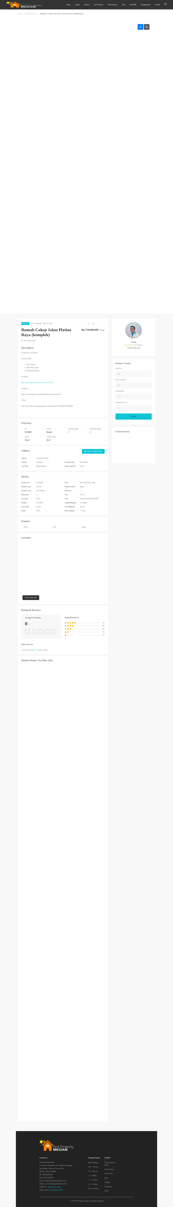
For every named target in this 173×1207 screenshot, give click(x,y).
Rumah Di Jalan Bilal (29, 724)
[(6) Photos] (95, 944)
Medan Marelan (41, 466)
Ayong (133, 342)
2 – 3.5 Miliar (93, 1180)
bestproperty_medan (54, 1187)
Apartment (108, 1187)
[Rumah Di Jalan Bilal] (63, 693)
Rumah (49, 432)
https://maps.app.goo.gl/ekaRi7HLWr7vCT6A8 (37, 382)
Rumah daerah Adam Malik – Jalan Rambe (37, 1102)
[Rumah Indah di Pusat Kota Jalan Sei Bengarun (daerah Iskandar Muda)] (63, 768)
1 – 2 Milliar (92, 1176)
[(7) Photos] (95, 793)
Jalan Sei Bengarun (27, 802)
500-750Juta (40, 491)
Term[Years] (119, 391)
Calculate (134, 416)
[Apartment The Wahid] (133, 448)
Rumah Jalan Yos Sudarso (31, 875)
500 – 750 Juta (93, 1167)
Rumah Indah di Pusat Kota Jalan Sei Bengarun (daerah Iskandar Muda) (48, 799)
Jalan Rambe (25, 1105)
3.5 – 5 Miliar (93, 1184)
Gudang (107, 1182)
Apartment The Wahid (126, 453)
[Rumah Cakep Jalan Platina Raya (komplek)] (133, 330)
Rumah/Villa (109, 1174)
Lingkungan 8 (26, 878)
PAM (25, 527)
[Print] (103, 324)
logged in (33, 650)
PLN (54, 527)
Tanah (107, 1191)
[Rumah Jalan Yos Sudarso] (63, 844)
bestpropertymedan (56, 1190)
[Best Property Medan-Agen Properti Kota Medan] (24, 5)
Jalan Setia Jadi (26, 1029)
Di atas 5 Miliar (93, 1188)
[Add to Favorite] (89, 324)
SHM (83, 527)
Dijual (82, 486)
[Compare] (93, 324)
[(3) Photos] (95, 1020)
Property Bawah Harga (110, 1164)
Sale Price (118, 368)
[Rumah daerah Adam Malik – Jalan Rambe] (63, 1071)
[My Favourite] (165, 5)
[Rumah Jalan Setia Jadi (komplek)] (63, 995)
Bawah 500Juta (93, 1163)
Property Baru (109, 1169)
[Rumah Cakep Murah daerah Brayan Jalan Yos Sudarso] (63, 919)
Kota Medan (84, 462)
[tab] (140, 27)
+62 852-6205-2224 (133, 348)
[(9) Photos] (95, 718)
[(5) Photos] (95, 869)
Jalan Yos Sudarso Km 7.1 (30, 954)
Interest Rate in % (121, 402)
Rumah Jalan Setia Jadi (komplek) (34, 1026)
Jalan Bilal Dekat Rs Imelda (30, 727)
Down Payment (120, 380)
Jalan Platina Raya (29, 340)
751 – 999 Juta (93, 1171)
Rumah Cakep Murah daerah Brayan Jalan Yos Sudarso (42, 950)
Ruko (106, 1178)
